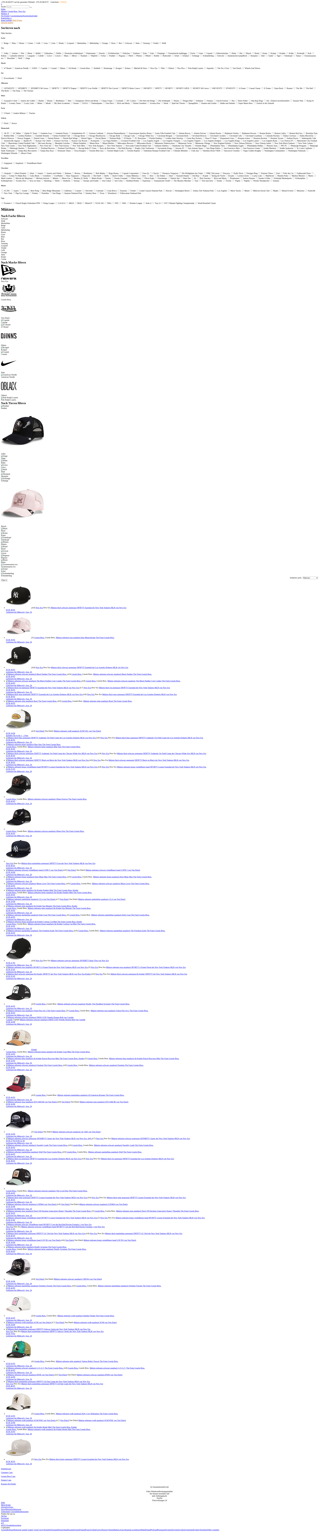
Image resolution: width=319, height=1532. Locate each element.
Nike (162, 68)
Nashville (311, 191)
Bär (23, 53)
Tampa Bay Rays (47, 151)
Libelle (41, 56)
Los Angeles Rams (270, 141)
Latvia (120, 1530)
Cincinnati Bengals (165, 136)
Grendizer (46, 176)
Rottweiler (166, 56)
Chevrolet (88, 191)
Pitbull (148, 56)
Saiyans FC (180, 148)
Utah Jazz (195, 151)
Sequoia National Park (73, 193)
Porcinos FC (32, 148)
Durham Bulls (115, 138)
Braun (22, 43)
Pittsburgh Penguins (298, 146)
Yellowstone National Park (130, 193)
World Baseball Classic (206, 203)
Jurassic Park (298, 101)
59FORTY (147, 88)
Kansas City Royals (79, 141)
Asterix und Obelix (54, 173)
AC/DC (7, 191)
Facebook (5, 1518)
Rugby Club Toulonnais (145, 148)
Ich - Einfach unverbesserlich (278, 101)
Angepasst (8, 163)
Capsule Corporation (130, 173)
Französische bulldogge (177, 53)
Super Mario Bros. (245, 103)
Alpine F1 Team (31, 133)
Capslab (44, 68)
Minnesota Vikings (203, 143)
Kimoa (128, 68)
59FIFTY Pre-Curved (109, 88)
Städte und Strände (227, 103)
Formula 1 (8, 203)
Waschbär (10, 58)
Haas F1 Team (211, 138)
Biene (30, 53)
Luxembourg (135, 1530)
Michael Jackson (43, 178)
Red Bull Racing (125, 148)
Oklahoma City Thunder (182, 146)
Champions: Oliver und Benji (86, 101)
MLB (79, 203)
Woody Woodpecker (261, 181)
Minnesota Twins (185, 143)
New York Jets (45, 146)
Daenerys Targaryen (170, 173)
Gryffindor (58, 176)
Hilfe (10, 20)
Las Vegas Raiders (110, 141)
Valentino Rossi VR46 (211, 151)
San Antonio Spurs (195, 148)
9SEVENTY (217, 88)
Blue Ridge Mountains (51, 191)
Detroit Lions (39, 138)
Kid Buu (196, 176)
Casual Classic (255, 88)
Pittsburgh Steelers (17, 148)
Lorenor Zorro (243, 176)
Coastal (53, 68)
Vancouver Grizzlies (231, 151)
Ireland (111, 1530)
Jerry (144, 176)
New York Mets (78, 146)
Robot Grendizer (140, 103)
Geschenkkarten (16, 16)
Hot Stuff (97, 176)
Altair (32, 173)
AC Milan (16, 133)
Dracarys (226, 173)
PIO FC (284, 146)
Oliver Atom (135, 178)
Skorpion (254, 56)
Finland (82, 1530)
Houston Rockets (260, 138)
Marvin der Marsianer (24, 178)
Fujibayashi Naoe (303, 173)
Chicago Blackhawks (97, 136)
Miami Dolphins (80, 143)
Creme (30, 43)
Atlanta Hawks (215, 133)
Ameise (14, 53)
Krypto (231, 176)
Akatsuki (7, 173)
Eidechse (126, 53)
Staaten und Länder (209, 103)
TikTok (4, 1516)
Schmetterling (208, 56)
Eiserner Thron (267, 173)
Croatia (29, 1530)
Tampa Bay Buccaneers (27, 151)
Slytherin (67, 181)
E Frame (267, 88)
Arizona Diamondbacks (116, 133)
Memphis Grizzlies (62, 143)
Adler (6, 53)
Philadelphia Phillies (255, 146)
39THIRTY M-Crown (39, 88)
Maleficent (269, 176)
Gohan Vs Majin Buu (18, 176)
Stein (137, 43)
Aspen (16, 191)
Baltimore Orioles (231, 133)
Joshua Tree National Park (203, 191)
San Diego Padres (213, 148)
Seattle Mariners (270, 148)
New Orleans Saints (263, 143)
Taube (271, 56)
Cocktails (119, 101)
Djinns (63, 68)
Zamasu (275, 181)
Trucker (32, 113)
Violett (156, 43)
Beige (6, 43)
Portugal (154, 1530)
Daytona (123, 191)
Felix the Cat (288, 173)
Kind (19, 78)
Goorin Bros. (12, 11)
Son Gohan (107, 181)
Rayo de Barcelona (107, 148)
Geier (200, 53)
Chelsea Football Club (61, 136)
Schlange (196, 56)
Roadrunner (235, 178)
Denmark (54, 1530)
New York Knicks (62, 146)
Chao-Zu (146, 173)
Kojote (273, 53)
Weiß (163, 43)
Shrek (166, 103)
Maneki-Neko (283, 176)
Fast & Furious (222, 101)
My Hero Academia (62, 103)
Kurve (14, 123)
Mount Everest (287, 191)
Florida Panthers (156, 138)
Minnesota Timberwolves (164, 143)
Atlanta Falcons (199, 133)
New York (8, 193)
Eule (152, 53)
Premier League (136, 203)
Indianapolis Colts (308, 138)
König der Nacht (218, 176)
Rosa (113, 43)
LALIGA (61, 203)
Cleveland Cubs (235, 136)
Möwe (74, 56)
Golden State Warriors (174, 138)
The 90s (299, 88)
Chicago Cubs (129, 136)
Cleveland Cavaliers (217, 136)
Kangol (118, 68)
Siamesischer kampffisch (237, 56)
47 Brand (7, 68)
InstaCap (4, 20)
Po (195, 178)
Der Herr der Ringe (147, 101)
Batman (68, 173)
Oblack (171, 68)
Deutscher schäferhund (73, 53)
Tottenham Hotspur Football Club (156, 151)
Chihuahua (48, 53)
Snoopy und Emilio (91, 181)
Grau (45, 43)
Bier (70, 101)
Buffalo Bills (9, 136)
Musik (48, 103)
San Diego (56, 193)
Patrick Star (175, 178)
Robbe (157, 56)
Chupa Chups (107, 101)
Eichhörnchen (114, 53)
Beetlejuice (60, 101)
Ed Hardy (72, 68)
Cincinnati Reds (182, 136)
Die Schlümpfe (164, 101)
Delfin (59, 53)
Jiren (151, 176)
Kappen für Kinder (8, 1484)
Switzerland (189, 1530)
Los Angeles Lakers (251, 141)
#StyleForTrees (7, 1507)
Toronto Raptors (133, 151)
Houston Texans (277, 138)
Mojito (276, 191)
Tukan (298, 56)
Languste (31, 56)
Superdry (210, 68)
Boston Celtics (280, 133)
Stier (263, 56)
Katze (265, 53)
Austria (4, 1530)
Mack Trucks (235, 191)
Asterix (40, 173)
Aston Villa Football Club (165, 133)
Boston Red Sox (296, 133)
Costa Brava (111, 191)
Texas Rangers (80, 151)
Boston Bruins (265, 133)
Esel (278, 173)
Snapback (19, 163)
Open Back (279, 88)
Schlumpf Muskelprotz (282, 178)
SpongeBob (193, 103)
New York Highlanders (27, 146)
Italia (116, 1530)
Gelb (38, 43)
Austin (25, 191)
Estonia (76, 1530)
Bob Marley (100, 173)
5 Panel (6, 113)
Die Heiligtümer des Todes (192, 173)
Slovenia (174, 1530)
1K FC (6, 133)
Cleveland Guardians (253, 136)
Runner (289, 88)
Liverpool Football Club (130, 141)
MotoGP (88, 203)
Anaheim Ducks (62, 133)
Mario (311, 176)
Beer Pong (35, 191)
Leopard (70, 43)
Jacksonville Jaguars (11, 141)
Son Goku (118, 181)
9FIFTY (158, 88)
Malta (143, 1530)
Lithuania (126, 1530)
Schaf (176, 56)
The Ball (309, 88)
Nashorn (84, 56)
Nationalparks (97, 103)
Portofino (45, 193)
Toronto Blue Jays (96, 151)
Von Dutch (237, 68)
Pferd (130, 56)
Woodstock (112, 193)
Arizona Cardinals (96, 133)
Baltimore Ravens (249, 133)
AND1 (35, 68)
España (71, 1530)
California (67, 191)
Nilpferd (94, 56)
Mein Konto (17, 20)
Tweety (228, 181)
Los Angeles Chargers (171, 141)
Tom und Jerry (207, 181)
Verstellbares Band (33, 163)
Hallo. (3, 9)
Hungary (105, 1530)
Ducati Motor (101, 138)
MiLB (71, 203)
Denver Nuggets (24, 138)
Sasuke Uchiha (264, 178)
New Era (21, 11)
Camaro (78, 191)
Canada (24, 1530)
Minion (55, 178)
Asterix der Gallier (28, 101)
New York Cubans (305, 143)
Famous (209, 101)
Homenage (108, 68)
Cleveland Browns (199, 136)
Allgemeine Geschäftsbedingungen (15, 1512)
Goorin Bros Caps (8, 1476)
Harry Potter (243, 101)
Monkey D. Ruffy (81, 178)
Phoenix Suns (272, 146)
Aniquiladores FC (78, 133)
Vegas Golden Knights (252, 151)
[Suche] (31, 7)
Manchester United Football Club (21, 143)
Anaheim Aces (46, 133)
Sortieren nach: (296, 578)
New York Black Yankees (284, 143)
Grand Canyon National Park (151, 191)
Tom (196, 181)
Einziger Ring (252, 173)
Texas (102, 193)
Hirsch (248, 53)
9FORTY (169, 88)
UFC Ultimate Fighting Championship (179, 203)
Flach (6, 123)
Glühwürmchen (222, 53)
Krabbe (282, 53)
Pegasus (122, 56)
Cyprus (35, 1530)
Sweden (181, 1530)
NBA (109, 203)
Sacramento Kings (164, 148)
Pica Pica (181, 68)
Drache (102, 53)
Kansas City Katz (61, 141)
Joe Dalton (161, 176)
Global (93, 1530)
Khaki (61, 43)
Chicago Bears (79, 136)
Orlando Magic (200, 146)
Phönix (139, 56)
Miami (247, 191)
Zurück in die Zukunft (265, 103)
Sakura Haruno (248, 178)
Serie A (148, 203)
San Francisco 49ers (231, 148)
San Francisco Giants (251, 148)
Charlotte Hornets (42, 136)
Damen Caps (6, 1480)
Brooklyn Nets (311, 133)
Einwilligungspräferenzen (11, 1509)
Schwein (221, 56)
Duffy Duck (238, 173)
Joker (170, 176)
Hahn (234, 53)
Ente (145, 53)
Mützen (4, 11)
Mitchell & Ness (140, 68)
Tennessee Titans (64, 151)
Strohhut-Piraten (132, 181)
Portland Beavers (48, 148)
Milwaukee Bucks (144, 143)
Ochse (103, 56)
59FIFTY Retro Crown (130, 88)
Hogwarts (86, 176)
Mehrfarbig (94, 43)
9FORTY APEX (183, 88)
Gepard (209, 53)
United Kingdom (200, 1530)
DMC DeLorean (213, 173)
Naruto (76, 103)
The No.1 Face (223, 68)
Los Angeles (222, 191)
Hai (241, 53)
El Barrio (128, 138)
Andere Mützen (19, 113)
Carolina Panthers (24, 136)
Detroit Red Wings (70, 138)
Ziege (27, 58)
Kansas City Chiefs (43, 141)
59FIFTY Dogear (69, 88)
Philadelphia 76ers (217, 146)
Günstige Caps (7, 1472)
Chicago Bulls (114, 136)
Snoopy (76, 181)
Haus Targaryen (72, 176)
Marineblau (82, 43)
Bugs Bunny (113, 173)
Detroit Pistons (53, 138)
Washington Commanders (274, 151)
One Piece (109, 103)
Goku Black (34, 176)
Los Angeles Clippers (192, 141)
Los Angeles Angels (151, 141)
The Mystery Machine (182, 181)
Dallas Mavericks (306, 136)
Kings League (49, 203)
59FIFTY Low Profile (89, 88)
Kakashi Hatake (183, 176)
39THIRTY (22, 88)
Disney (176, 101)
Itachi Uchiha (117, 176)
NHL (124, 203)
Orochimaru (162, 178)
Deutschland (63, 1530)
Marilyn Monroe (298, 176)
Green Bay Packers (194, 138)
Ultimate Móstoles (180, 151)
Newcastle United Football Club (138, 146)
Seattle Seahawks (286, 148)
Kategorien (6, 18)
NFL (116, 203)
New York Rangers (96, 146)
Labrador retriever (17, 56)
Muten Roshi (96, 178)
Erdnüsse (200, 101)
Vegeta (237, 181)
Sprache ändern (7, 23)
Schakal (185, 56)
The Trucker (28, 91)
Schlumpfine (300, 178)
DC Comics (131, 101)
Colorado (100, 191)
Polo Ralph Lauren (196, 68)
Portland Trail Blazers (67, 148)
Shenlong (47, 181)
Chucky (155, 173)
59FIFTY (55, 88)
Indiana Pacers (292, 138)
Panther (112, 56)
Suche (3, 7)
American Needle (21, 68)
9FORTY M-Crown (200, 88)
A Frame (242, 88)
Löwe (49, 56)
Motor (40, 103)
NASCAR (99, 203)
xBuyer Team (25, 153)
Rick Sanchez (205, 178)
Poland (148, 1530)
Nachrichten (28, 16)
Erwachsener (9, 78)
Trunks (219, 181)
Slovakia (167, 1530)
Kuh (309, 53)
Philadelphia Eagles (236, 146)
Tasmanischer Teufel (162, 181)
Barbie (41, 101)
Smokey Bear (91, 193)
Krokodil (301, 53)
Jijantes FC (28, 141)
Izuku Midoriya (132, 176)
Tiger (278, 56)
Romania (160, 1530)
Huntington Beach (182, 191)
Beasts (50, 101)
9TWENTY (230, 88)
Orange (105, 43)
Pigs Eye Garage (22, 193)
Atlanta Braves (184, 133)
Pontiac (35, 193)
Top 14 (157, 203)
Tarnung (146, 43)
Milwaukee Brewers (125, 143)
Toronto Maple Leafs (115, 151)
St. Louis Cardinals (304, 148)
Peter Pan (187, 178)
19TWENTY (9, 88)
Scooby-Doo (155, 103)
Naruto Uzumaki (121, 178)
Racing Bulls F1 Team (87, 148)
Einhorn (136, 53)
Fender (133, 191)
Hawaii (168, 191)
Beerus (77, 173)
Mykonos (300, 191)
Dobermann (91, 53)
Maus (66, 56)
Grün (53, 43)
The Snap (16, 91)
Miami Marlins (108, 143)
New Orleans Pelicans (243, 143)
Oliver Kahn (149, 178)
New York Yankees (115, 146)
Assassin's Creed (10, 101)
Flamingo (161, 53)
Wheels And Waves (252, 68)
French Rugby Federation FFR (27, 203)
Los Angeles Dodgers (213, 141)
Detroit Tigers (86, 138)
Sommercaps (6, 1469)
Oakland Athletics (161, 146)
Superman (146, 181)
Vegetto (246, 181)
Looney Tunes (15, 103)
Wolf (20, 58)
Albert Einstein (20, 173)
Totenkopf (288, 56)
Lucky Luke (29, 103)
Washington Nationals (297, 151)
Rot (120, 43)
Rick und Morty (123, 103)
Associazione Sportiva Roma (140, 133)
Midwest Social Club (261, 191)
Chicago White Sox (146, 136)
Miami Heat (94, 143)
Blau (14, 43)
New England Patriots (222, 143)
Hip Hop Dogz (257, 101)
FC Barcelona (140, 138)
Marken (5, 14)
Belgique (10, 1530)
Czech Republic (44, 1530)
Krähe (291, 53)
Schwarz (129, 43)
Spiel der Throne (178, 103)
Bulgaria (17, 1530)
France (88, 1530)
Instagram (5, 1521)
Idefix (106, 176)
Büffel (38, 53)
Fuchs (193, 53)
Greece (99, 1530)
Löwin (58, 56)
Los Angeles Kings (232, 141)
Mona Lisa (66, 178)
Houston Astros (243, 138)
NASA (85, 103)
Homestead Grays (227, 138)
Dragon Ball (187, 101)
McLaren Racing (45, 143)
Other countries (213, 1530)
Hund (257, 53)
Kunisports (95, 141)
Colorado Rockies (272, 136)
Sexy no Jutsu (35, 181)
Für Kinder (5, 16)
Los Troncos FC (287, 141)
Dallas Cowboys (290, 136)
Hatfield (97, 68)
